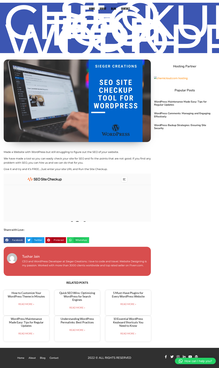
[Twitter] (172, 356)
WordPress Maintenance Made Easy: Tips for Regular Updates (26, 322)
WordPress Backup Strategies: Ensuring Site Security (180, 126)
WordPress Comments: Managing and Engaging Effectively (182, 115)
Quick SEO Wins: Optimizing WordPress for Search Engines (77, 296)
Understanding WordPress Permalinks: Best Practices (77, 320)
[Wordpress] (196, 356)
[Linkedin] (184, 356)
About (103, 9)
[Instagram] (178, 356)
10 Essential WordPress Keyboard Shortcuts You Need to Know (128, 322)
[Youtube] (190, 356)
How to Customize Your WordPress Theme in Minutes (26, 294)
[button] (14, 240)
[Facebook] (165, 356)
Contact (125, 9)
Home (92, 9)
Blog (113, 9)
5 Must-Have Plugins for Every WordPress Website (128, 294)
